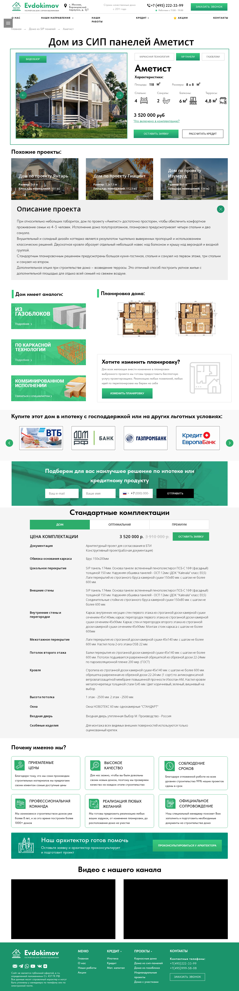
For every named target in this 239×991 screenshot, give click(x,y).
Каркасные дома (145, 958)
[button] (209, 7)
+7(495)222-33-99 (183, 963)
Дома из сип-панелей (148, 963)
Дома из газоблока (147, 968)
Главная (16, 29)
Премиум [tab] (179, 524)
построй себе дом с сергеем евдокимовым (42, 11)
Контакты (220, 17)
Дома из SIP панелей (42, 29)
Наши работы (87, 968)
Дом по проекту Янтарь (43, 176)
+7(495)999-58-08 (183, 968)
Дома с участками (146, 982)
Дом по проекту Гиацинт (119, 176)
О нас (16, 17)
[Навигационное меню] (8, 23)
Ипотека (112, 958)
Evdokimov (41, 5)
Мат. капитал (116, 968)
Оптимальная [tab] (119, 524)
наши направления (56, 17)
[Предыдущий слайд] (9, 443)
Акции (183, 17)
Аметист (68, 29)
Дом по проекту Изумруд (184, 173)
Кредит (141, 17)
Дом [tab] (59, 524)
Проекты (142, 951)
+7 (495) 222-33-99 (167, 5)
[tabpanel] (119, 524)
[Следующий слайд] (229, 443)
